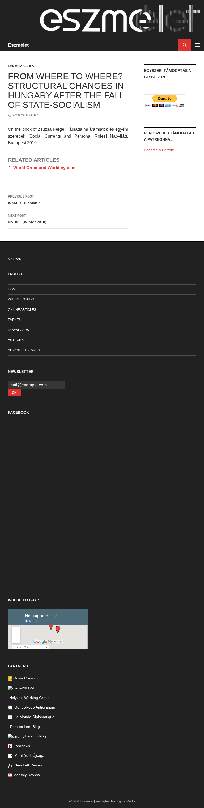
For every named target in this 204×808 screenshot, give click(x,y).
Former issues (21, 66)
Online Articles (22, 310)
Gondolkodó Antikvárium (33, 707)
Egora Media (126, 801)
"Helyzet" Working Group (29, 698)
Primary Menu (197, 45)
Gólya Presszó (25, 678)
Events (14, 320)
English (15, 274)
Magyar (15, 259)
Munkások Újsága (28, 755)
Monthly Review (26, 775)
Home (13, 289)
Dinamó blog (35, 736)
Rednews (21, 746)
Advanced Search (24, 350)
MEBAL (29, 688)
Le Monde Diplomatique (33, 717)
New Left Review (27, 765)
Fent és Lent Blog (24, 726)
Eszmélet (18, 45)
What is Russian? (24, 200)
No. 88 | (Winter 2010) (27, 219)
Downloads (18, 330)
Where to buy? (21, 299)
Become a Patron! (159, 150)
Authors (16, 340)
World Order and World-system (44, 167)
